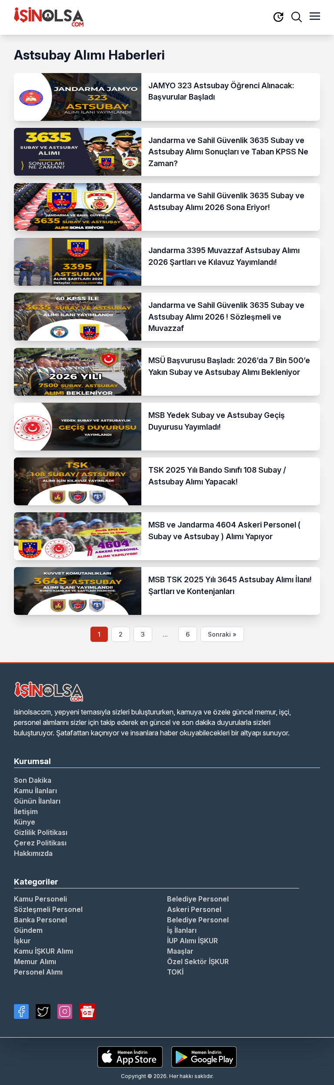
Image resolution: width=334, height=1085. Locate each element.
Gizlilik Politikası (40, 832)
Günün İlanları (37, 801)
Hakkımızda (33, 853)
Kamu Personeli (40, 899)
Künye (24, 822)
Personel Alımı (38, 972)
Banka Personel (40, 919)
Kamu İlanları (35, 790)
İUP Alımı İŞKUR (192, 940)
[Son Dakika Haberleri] (278, 17)
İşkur (22, 940)
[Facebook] (21, 1011)
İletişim (26, 811)
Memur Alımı (35, 961)
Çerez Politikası (40, 842)
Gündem (28, 930)
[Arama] (296, 16)
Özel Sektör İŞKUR (198, 961)
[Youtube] (87, 1011)
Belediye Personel (198, 899)
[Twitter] (43, 1011)
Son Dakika (32, 780)
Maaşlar (180, 951)
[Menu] (315, 16)
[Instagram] (64, 1011)
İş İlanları (182, 930)
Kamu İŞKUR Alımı (43, 951)
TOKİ (175, 972)
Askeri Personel (194, 909)
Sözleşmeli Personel (48, 909)
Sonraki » (222, 634)
